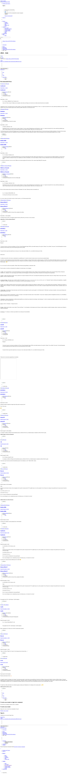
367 (5, 668)
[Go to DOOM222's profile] (2, 226)
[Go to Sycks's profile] (2, 658)
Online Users (7, 759)
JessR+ (1, 606)
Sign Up (4, 17)
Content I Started (7, 30)
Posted (4, 87)
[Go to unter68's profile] (2, 322)
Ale (1, 441)
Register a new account (4, 710)
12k (5, 175)
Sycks (1, 660)
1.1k (5, 332)
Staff (5, 24)
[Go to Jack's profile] (1, 56)
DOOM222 (2, 228)
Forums (6, 22)
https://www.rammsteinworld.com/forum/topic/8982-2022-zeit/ (10, 61)
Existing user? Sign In (6, 3)
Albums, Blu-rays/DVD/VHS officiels (12, 58)
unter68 (2, 324)
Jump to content (3, 0)
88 (5, 236)
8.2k (5, 119)
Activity (4, 26)
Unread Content (7, 29)
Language (4, 740)
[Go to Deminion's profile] (2, 109)
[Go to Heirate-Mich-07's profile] (3, 200)
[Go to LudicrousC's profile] (2, 83)
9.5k (5, 93)
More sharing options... (4, 68)
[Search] (0, 39)
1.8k (5, 449)
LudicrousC (3, 85)
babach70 (2, 417)
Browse (4, 21)
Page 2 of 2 (5, 77)
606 (5, 643)
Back (5, 755)
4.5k (5, 614)
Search (6, 31)
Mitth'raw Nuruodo (4, 167)
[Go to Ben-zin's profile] (2, 468)
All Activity (7, 27)
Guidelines (6, 23)
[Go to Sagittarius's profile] (2, 528)
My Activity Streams (8, 28)
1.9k (5, 425)
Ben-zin (2, 470)
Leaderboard (5, 33)
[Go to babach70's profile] (2, 415)
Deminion (2, 111)
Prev (3, 72)
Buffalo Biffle (3, 140)
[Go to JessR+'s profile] (2, 604)
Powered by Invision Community (19, 746)
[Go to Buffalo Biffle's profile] (3, 138)
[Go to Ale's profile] (1, 439)
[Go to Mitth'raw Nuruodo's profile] (4, 165)
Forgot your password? (8, 15)
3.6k (5, 210)
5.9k (5, 148)
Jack (2, 57)
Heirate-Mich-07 (4, 202)
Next (3, 75)
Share (1, 60)
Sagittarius (2, 530)
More (5, 32)
